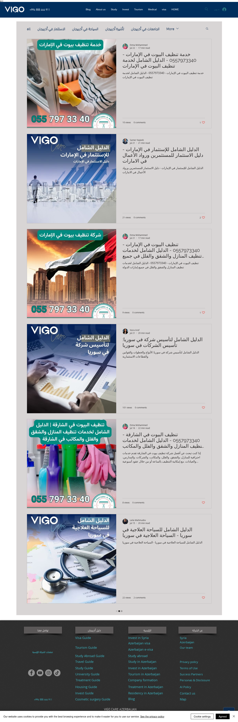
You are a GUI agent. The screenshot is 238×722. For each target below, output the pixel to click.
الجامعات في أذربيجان (145, 28)
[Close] (234, 716)
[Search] (206, 9)
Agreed (223, 716)
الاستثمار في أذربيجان (51, 28)
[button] (207, 29)
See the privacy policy (152, 716)
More (170, 28)
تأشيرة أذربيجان (114, 28)
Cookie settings (202, 716)
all (28, 28)
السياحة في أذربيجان (85, 28)
